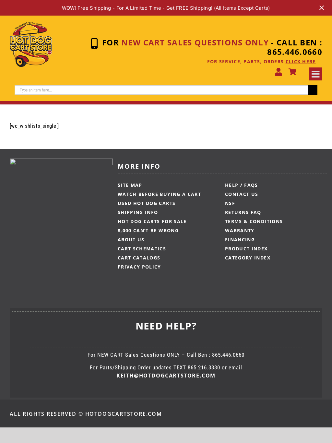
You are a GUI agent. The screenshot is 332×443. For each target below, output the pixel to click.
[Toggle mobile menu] (315, 73)
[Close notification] (322, 8)
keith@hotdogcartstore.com (166, 375)
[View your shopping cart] (292, 72)
